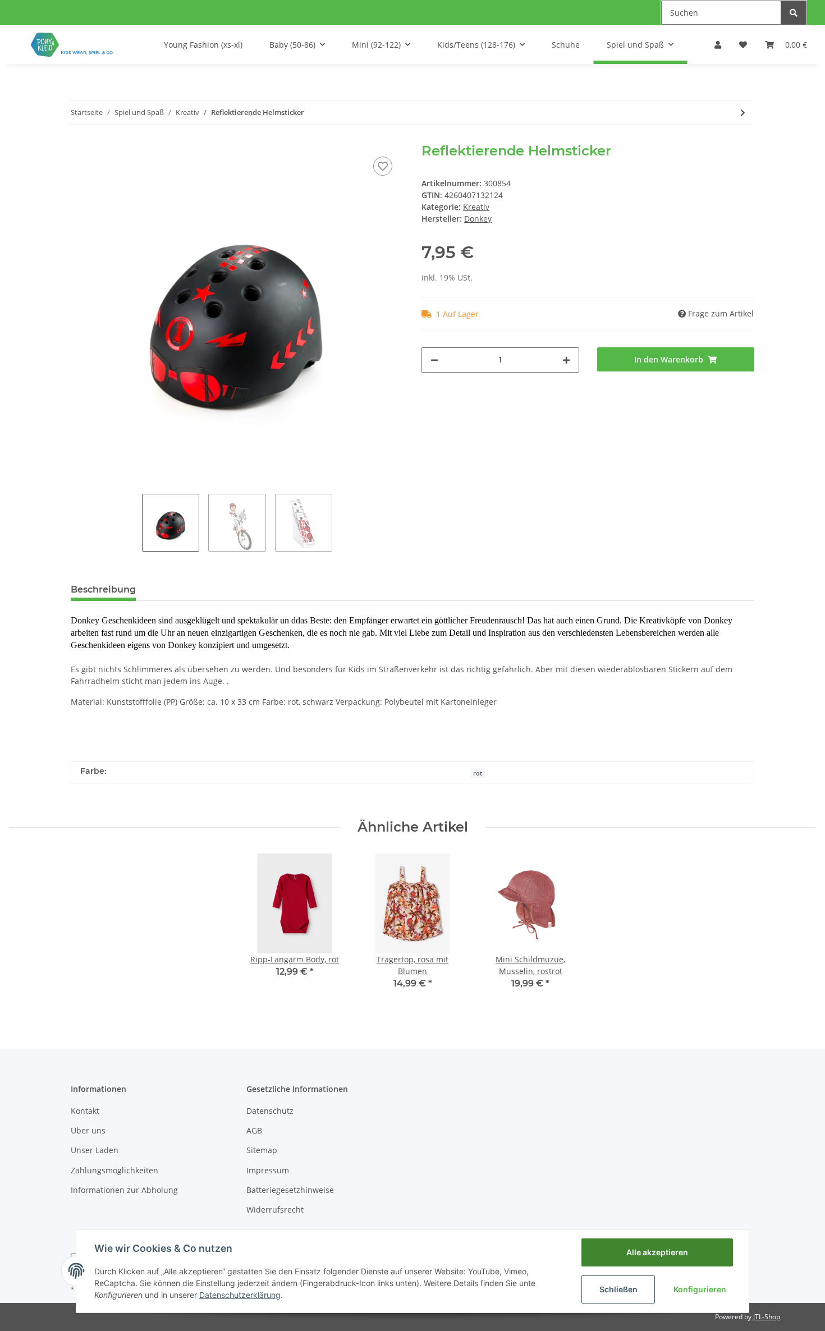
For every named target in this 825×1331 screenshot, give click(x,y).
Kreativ (476, 206)
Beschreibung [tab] (103, 589)
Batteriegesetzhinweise (290, 1190)
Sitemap (261, 1150)
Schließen (618, 1289)
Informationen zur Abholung (124, 1190)
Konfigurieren (699, 1289)
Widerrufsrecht (275, 1209)
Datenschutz (270, 1110)
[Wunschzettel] (743, 44)
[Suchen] (793, 13)
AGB (254, 1130)
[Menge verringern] (434, 360)
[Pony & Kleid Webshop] (72, 44)
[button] (717, 44)
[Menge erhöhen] (566, 360)
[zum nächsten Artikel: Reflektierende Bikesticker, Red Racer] (742, 112)
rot (477, 773)
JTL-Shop (766, 1316)
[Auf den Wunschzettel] (382, 166)
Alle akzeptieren (657, 1252)
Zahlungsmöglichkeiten (114, 1170)
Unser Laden (94, 1150)
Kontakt (85, 1110)
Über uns (88, 1130)
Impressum (267, 1170)
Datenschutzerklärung (240, 1295)
